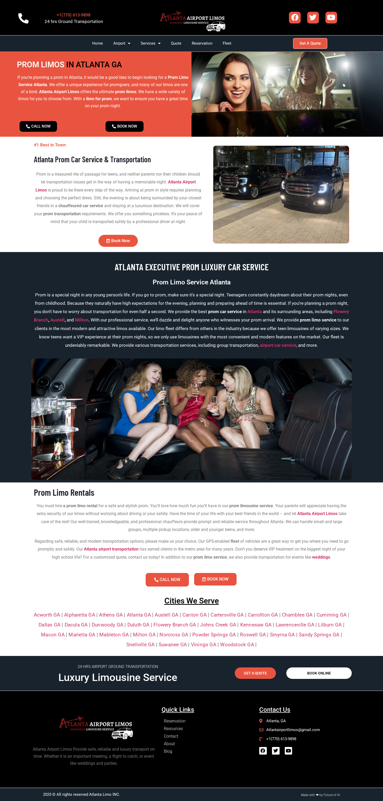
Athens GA (111, 615)
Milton (81, 319)
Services (148, 43)
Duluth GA (138, 625)
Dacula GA (76, 625)
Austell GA (166, 615)
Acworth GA (47, 615)
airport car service (278, 345)
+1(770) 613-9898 (73, 15)
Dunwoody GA (107, 625)
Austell (57, 319)
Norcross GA (173, 635)
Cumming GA (332, 615)
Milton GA (144, 635)
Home (97, 43)
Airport (119, 43)
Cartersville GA (227, 615)
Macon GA (53, 635)
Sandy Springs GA (319, 635)
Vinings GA (203, 645)
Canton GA (194, 615)
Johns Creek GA (218, 625)
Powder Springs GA (214, 635)
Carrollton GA (263, 615)
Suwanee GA (173, 645)
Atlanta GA (139, 615)
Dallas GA (49, 625)
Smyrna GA (282, 635)
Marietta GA (82, 635)
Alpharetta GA (79, 615)
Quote (176, 43)
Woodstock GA (237, 645)
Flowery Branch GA (174, 625)
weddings (321, 557)
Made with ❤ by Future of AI (320, 795)
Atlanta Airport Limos (317, 513)
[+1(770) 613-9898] (23, 18)
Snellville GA (140, 645)
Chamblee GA (297, 615)
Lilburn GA (330, 625)
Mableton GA (114, 635)
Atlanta (254, 311)
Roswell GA (253, 635)
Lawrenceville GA (295, 625)
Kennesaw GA (255, 625)
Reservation (202, 43)
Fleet (227, 43)
